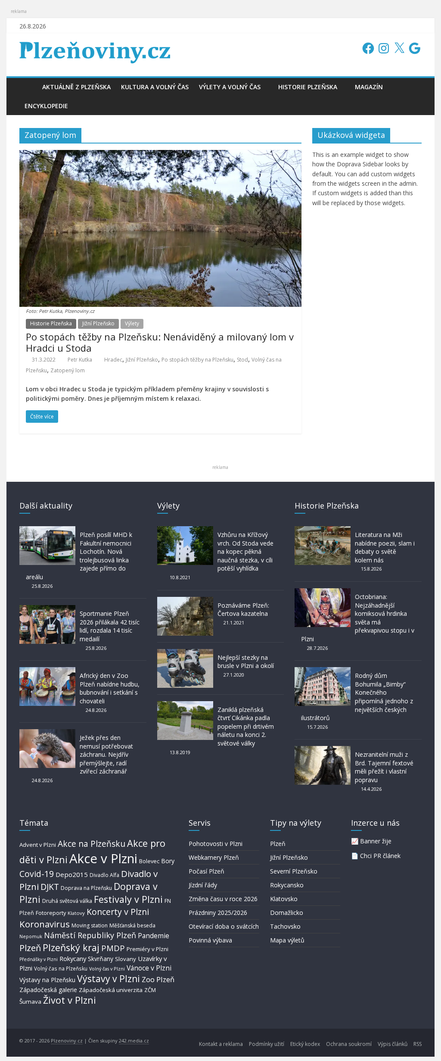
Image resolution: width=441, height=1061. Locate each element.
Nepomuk (30, 936)
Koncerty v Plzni (118, 911)
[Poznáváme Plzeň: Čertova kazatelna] (185, 601)
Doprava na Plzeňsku (86, 888)
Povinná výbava (210, 940)
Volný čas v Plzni (107, 968)
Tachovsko (285, 926)
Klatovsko (284, 899)
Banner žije (375, 841)
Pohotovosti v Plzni (215, 843)
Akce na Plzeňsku (91, 843)
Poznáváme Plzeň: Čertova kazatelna (243, 609)
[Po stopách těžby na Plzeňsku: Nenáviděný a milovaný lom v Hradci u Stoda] (160, 155)
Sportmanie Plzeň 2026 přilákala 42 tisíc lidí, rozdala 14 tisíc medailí (110, 626)
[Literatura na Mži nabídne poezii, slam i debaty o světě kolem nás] (323, 530)
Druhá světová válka (67, 901)
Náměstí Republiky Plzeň (90, 935)
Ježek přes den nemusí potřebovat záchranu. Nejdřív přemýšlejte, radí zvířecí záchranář (106, 754)
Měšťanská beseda (132, 925)
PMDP (113, 947)
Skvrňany (100, 959)
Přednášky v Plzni (38, 959)
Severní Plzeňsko (293, 871)
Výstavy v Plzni (108, 979)
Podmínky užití (266, 1044)
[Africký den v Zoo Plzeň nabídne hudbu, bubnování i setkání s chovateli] (47, 671)
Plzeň (30, 948)
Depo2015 (72, 874)
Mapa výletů (287, 940)
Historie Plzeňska (307, 87)
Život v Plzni (69, 1000)
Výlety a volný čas (230, 87)
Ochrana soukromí (349, 1044)
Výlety (132, 323)
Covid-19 (36, 874)
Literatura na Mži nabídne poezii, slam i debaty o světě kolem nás (385, 547)
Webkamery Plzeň (214, 857)
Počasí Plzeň (206, 871)
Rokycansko (287, 885)
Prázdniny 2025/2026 (218, 912)
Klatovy (76, 913)
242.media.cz (134, 1040)
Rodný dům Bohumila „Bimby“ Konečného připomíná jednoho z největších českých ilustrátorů (357, 696)
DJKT (49, 886)
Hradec (113, 359)
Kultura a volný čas (155, 87)
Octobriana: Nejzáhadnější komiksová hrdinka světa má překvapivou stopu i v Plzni (357, 618)
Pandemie (153, 935)
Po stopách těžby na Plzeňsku (197, 359)
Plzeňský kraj (71, 947)
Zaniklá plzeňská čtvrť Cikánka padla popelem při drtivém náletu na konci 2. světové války (245, 726)
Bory (167, 861)
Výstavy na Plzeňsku (47, 980)
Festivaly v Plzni (128, 899)
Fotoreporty (51, 913)
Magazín (369, 87)
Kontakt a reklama (221, 1044)
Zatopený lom (67, 370)
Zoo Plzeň (158, 979)
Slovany (125, 959)
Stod (242, 359)
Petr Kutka (80, 359)
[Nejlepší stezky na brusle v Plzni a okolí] (185, 653)
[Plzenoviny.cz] (28, 87)
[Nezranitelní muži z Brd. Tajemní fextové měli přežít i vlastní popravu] (323, 750)
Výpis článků (392, 1044)
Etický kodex (305, 1044)
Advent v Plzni (37, 845)
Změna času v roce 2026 (223, 899)
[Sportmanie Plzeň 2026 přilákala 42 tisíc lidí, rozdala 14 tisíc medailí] (47, 609)
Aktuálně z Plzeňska (76, 87)
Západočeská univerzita (111, 990)
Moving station (89, 925)
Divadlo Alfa (104, 875)
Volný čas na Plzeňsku (60, 968)
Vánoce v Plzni (149, 968)
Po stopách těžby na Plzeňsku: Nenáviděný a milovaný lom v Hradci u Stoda (160, 342)
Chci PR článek (380, 856)
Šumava (30, 1001)
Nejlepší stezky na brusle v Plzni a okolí (245, 661)
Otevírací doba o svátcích (224, 926)
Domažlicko (286, 912)
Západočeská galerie (48, 990)
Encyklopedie (46, 106)
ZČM (150, 990)
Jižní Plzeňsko (98, 323)
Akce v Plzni (103, 858)
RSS (417, 1044)
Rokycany (72, 958)
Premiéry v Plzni (147, 949)
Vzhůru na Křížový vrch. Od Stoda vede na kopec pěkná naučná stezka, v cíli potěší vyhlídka (245, 551)
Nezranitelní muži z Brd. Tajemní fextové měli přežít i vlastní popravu (384, 767)
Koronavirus (44, 924)
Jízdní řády (203, 885)
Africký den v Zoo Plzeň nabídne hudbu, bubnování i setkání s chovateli (110, 688)
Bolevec (149, 861)
